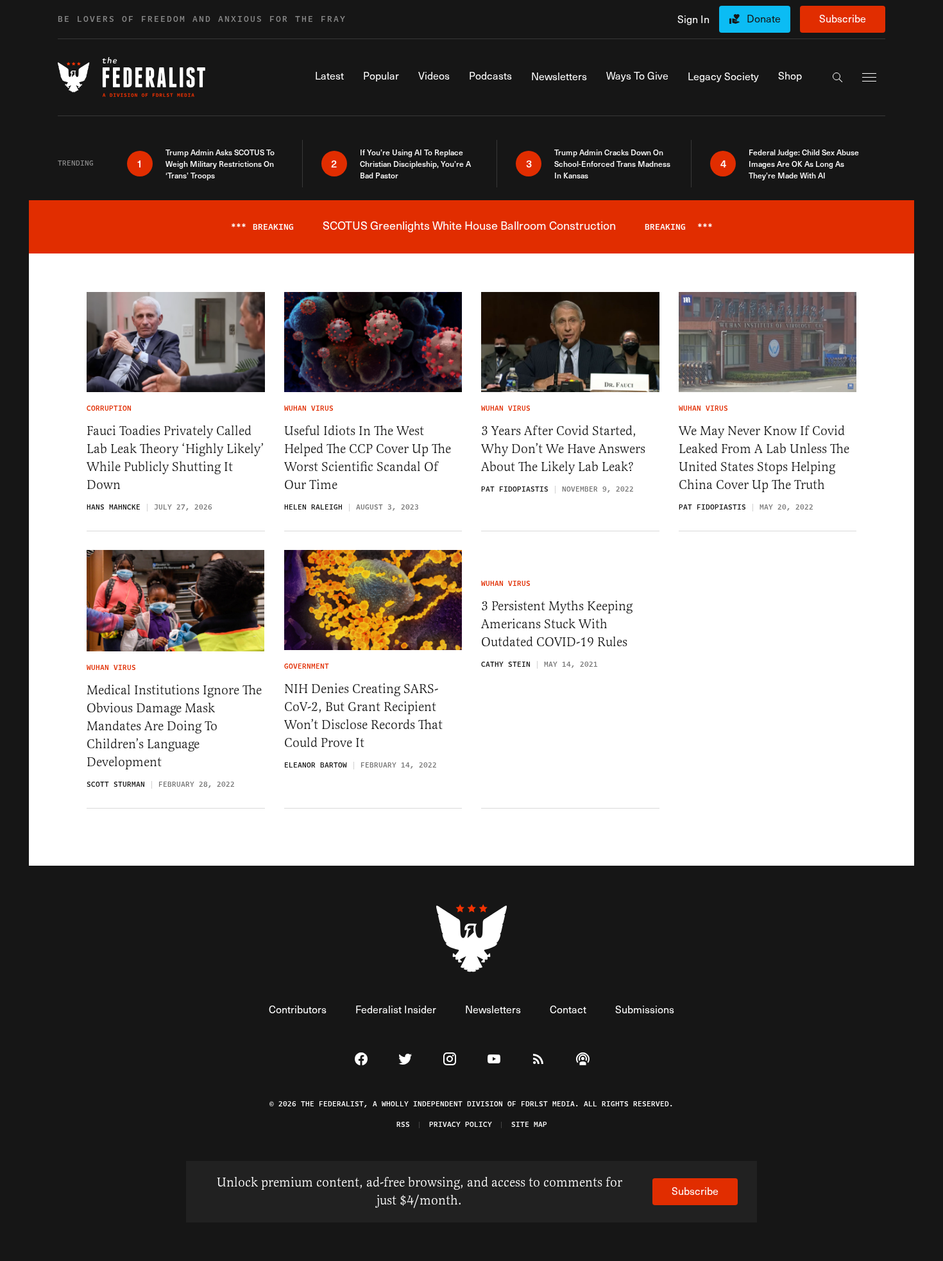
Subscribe (842, 18)
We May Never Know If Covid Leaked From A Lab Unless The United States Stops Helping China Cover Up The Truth (764, 458)
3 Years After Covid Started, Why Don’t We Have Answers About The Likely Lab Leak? (563, 449)
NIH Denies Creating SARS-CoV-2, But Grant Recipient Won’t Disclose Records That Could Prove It (363, 716)
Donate (764, 18)
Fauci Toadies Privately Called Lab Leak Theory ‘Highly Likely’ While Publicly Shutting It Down (175, 458)
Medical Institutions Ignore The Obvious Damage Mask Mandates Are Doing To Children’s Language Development (174, 726)
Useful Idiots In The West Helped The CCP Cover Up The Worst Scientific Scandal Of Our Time (367, 458)
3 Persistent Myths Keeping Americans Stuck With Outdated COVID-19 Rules (557, 624)
